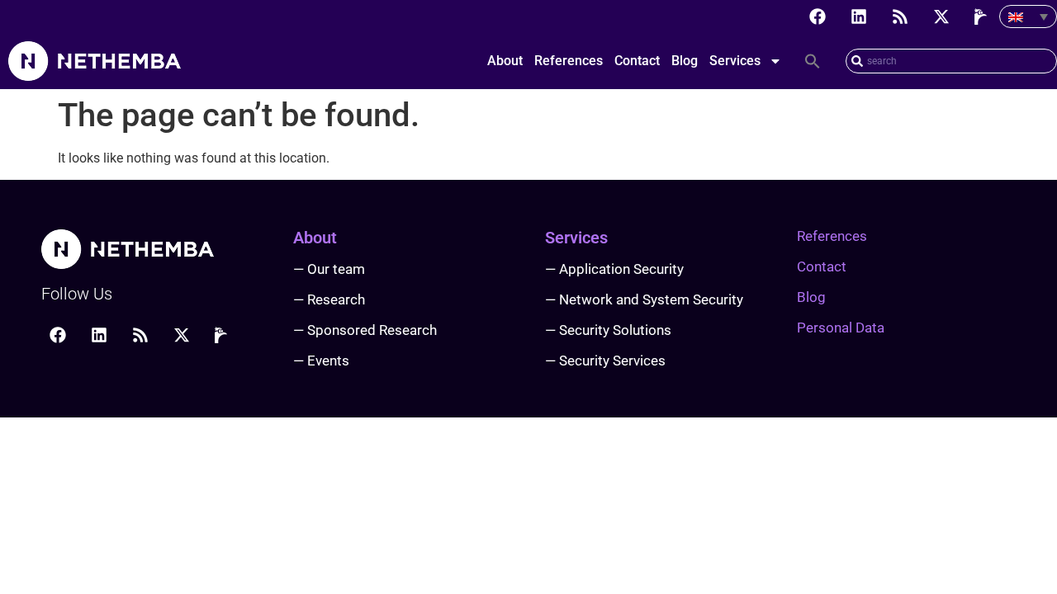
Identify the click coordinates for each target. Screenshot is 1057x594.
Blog (684, 60)
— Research (329, 299)
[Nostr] (982, 16)
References (568, 60)
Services (735, 60)
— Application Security (614, 269)
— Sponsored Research (365, 330)
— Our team (329, 269)
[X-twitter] (941, 16)
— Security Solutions (608, 330)
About (505, 60)
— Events (321, 360)
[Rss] (900, 16)
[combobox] (951, 61)
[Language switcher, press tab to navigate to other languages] (1028, 16)
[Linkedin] (858, 16)
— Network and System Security (644, 299)
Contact (637, 60)
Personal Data (840, 327)
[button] (812, 61)
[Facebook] (817, 16)
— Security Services (605, 360)
